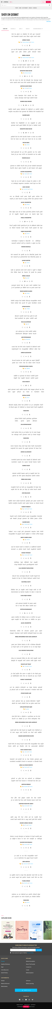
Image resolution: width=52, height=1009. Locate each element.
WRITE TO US (27, 990)
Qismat (25, 805)
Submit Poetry (4, 972)
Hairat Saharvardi (26, 679)
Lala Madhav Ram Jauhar (26, 568)
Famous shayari (26, 42)
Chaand (25, 524)
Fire (25, 825)
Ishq (26, 88)
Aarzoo (28, 144)
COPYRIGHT (33, 1004)
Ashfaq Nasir (26, 395)
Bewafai (25, 786)
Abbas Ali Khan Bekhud (26, 765)
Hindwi (2, 980)
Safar (26, 751)
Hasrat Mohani (26, 552)
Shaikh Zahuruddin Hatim (26, 736)
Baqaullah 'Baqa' (26, 664)
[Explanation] (26, 61)
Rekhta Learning (30, 983)
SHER (20, 7)
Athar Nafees (26, 306)
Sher (5, 28)
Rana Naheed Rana (26, 749)
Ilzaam (25, 767)
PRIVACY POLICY (20, 1004)
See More (48, 21)
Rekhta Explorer (30, 972)
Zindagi (28, 308)
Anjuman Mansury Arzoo (26, 803)
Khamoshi (28, 339)
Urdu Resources (5, 969)
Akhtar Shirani (26, 784)
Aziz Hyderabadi (26, 337)
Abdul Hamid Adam (26, 537)
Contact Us (28, 967)
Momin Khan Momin (26, 101)
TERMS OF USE (27, 1004)
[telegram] (32, 999)
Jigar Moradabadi (26, 424)
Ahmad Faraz (26, 40)
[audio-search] (49, 5)
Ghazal (13, 28)
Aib (28, 324)
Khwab (28, 204)
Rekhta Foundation (30, 961)
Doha (28, 28)
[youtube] (26, 999)
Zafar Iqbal (26, 142)
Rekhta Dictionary (5, 983)
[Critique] (27, 46)
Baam (26, 173)
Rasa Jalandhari (26, 322)
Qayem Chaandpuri (26, 171)
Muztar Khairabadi (26, 609)
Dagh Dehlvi (26, 381)
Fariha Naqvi (26, 465)
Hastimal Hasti (26, 582)
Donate (43, 1)
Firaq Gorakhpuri (26, 217)
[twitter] (23, 999)
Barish (28, 233)
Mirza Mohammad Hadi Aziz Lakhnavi (26, 636)
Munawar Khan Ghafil (26, 366)
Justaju (28, 293)
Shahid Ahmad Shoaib (26, 823)
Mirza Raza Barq (26, 479)
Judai (28, 278)
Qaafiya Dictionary (5, 964)
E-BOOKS (35, 7)
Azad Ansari (26, 187)
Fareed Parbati (26, 506)
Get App (48, 1)
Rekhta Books (4, 986)
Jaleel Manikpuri (26, 202)
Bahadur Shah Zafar (26, 70)
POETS (16, 7)
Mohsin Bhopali (26, 246)
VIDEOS (30, 7)
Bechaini (26, 189)
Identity (25, 883)
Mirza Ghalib (26, 55)
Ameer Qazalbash (26, 352)
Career (27, 969)
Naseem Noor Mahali (26, 842)
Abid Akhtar (26, 861)
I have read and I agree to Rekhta (23, 952)
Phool (28, 397)
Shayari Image (38, 28)
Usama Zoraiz (26, 881)
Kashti (26, 508)
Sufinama (28, 980)
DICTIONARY (25, 7)
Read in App (26, 1006)
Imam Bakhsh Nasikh (26, 291)
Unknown (26, 410)
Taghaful (28, 368)
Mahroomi (26, 863)
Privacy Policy (30, 952)
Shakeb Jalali (26, 158)
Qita (20, 28)
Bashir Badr (26, 115)
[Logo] (6, 2)
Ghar (28, 709)
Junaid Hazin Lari (26, 693)
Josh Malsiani (26, 493)
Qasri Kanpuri (26, 260)
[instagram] (29, 999)
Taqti (2, 967)
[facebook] (20, 999)
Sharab (28, 539)
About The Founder (30, 964)
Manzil (28, 262)
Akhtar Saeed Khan (26, 86)
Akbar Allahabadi (26, 452)
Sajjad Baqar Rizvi (26, 231)
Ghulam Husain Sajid (26, 707)
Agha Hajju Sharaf (26, 595)
